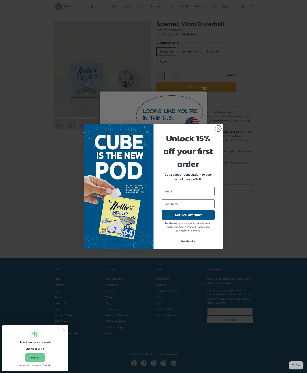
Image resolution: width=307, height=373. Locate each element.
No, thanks (188, 241)
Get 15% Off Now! (188, 214)
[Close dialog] (218, 128)
